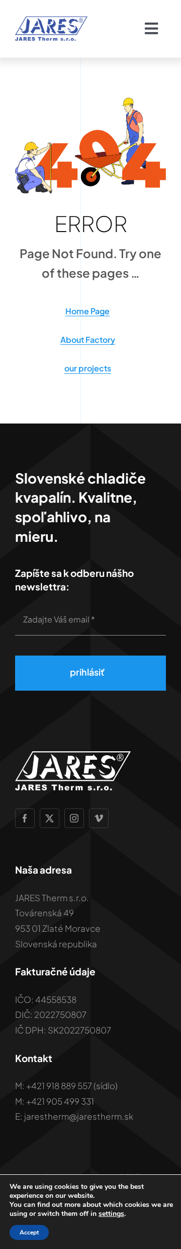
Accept (29, 1232)
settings (111, 1213)
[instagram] (74, 818)
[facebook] (25, 818)
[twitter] (49, 818)
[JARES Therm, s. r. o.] (51, 20)
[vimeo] (99, 818)
